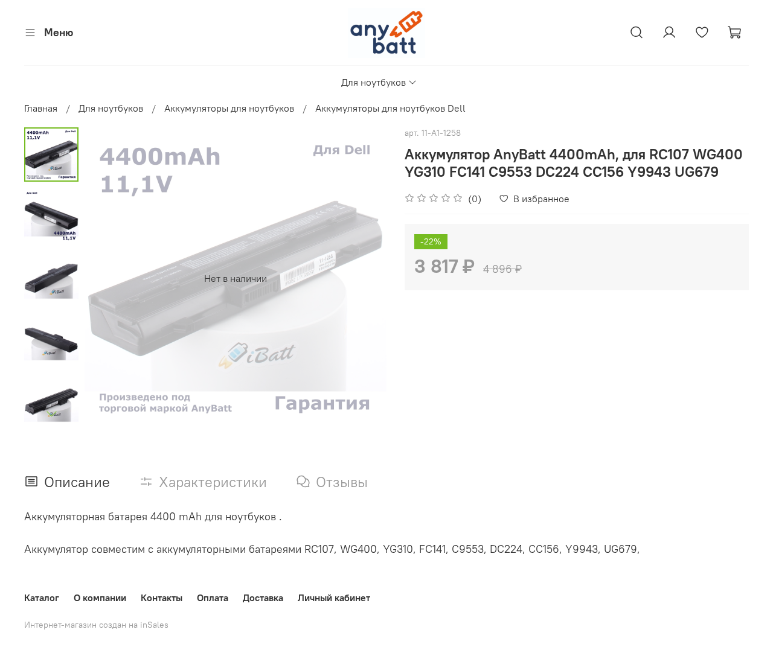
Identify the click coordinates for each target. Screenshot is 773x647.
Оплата (212, 597)
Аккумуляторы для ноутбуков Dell (390, 108)
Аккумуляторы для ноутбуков (229, 108)
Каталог (41, 597)
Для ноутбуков (373, 82)
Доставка (263, 597)
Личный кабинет (334, 597)
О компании (100, 597)
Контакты (161, 597)
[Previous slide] (108, 278)
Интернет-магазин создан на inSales (96, 624)
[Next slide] (51, 413)
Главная (40, 108)
